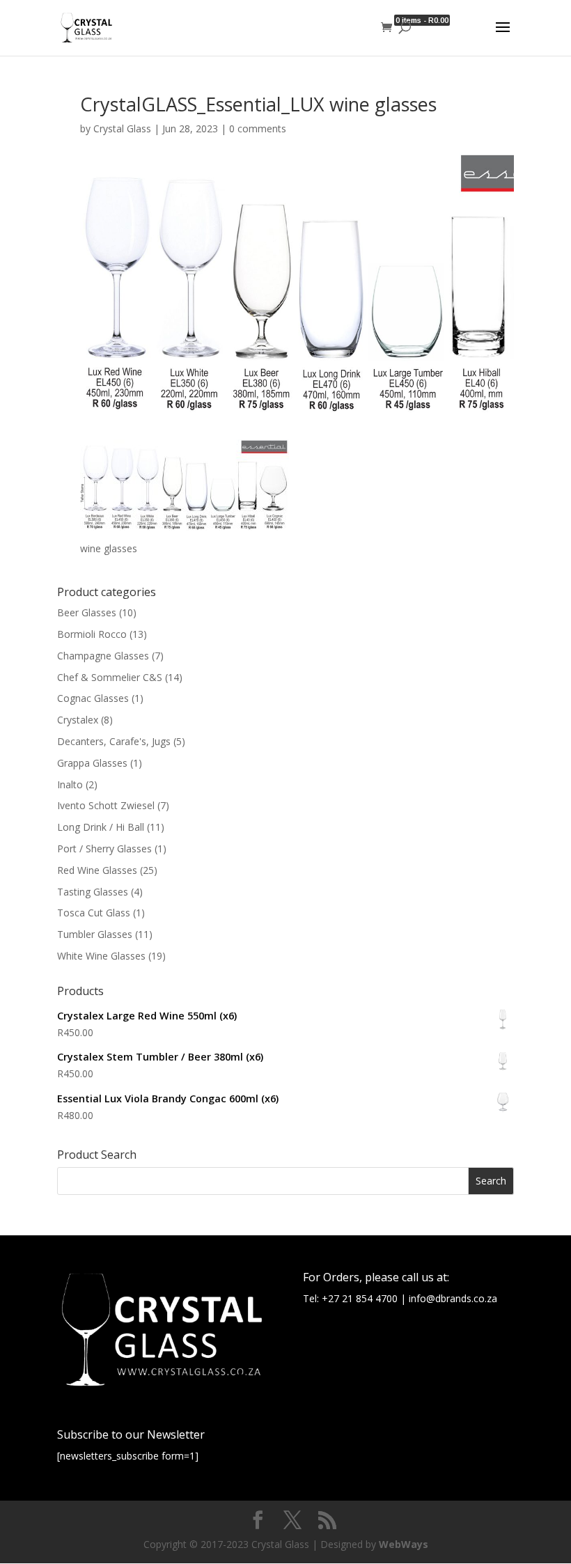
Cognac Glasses (93, 698)
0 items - (422, 20)
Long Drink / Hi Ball (100, 827)
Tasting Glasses (92, 891)
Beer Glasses (86, 612)
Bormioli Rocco (92, 634)
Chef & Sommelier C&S (109, 677)
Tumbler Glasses (94, 934)
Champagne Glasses (103, 655)
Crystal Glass (122, 128)
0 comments (257, 128)
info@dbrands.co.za (453, 1298)
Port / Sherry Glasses (104, 848)
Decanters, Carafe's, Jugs (114, 741)
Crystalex (77, 719)
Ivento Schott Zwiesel (106, 805)
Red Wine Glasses (97, 870)
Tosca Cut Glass (93, 912)
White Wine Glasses (101, 955)
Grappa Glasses (92, 762)
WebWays (403, 1544)
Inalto (70, 784)
